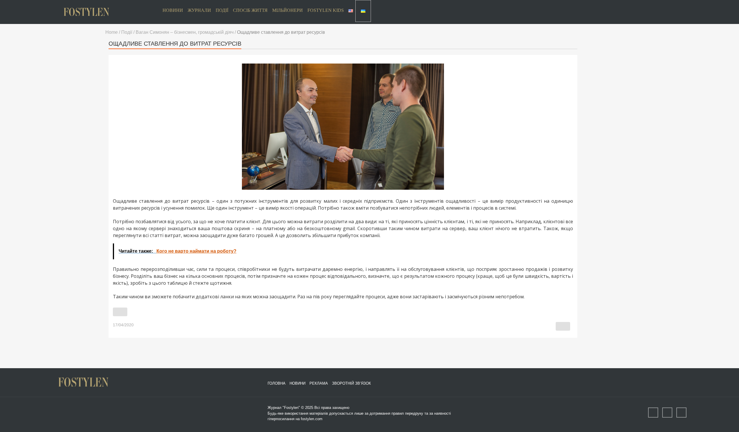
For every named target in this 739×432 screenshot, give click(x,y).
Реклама (318, 383)
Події (222, 10)
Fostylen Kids (325, 10)
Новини (173, 10)
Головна (276, 383)
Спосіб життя (250, 10)
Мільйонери (287, 10)
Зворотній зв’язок (351, 383)
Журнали (199, 10)
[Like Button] (120, 312)
